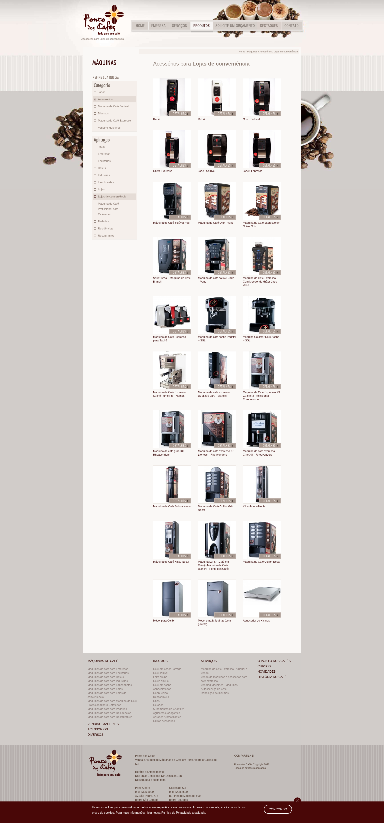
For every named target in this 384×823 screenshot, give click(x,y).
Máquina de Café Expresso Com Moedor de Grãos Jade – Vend (261, 282)
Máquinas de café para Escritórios (108, 673)
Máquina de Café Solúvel (113, 106)
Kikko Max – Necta (254, 506)
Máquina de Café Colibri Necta (261, 561)
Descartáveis (161, 697)
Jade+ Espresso (252, 171)
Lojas (101, 189)
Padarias (103, 221)
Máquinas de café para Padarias (107, 709)
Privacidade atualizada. (191, 812)
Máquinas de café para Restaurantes (110, 717)
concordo (278, 809)
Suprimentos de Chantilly (168, 709)
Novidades (267, 671)
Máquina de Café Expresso (114, 120)
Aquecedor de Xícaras (256, 620)
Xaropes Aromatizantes (167, 717)
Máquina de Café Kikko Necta (171, 561)
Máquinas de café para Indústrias (108, 681)
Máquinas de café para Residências (109, 713)
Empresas (104, 153)
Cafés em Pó (161, 681)
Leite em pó (160, 677)
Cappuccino (160, 693)
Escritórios (104, 161)
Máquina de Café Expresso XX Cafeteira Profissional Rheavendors (261, 396)
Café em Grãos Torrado (167, 669)
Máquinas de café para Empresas (108, 669)
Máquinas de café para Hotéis (106, 677)
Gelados (158, 705)
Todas (101, 92)
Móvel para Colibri (164, 620)
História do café (272, 677)
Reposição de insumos (215, 693)
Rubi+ (156, 119)
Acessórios (105, 99)
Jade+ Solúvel (206, 171)
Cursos (264, 666)
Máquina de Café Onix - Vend (216, 222)
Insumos (160, 661)
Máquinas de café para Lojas (105, 689)
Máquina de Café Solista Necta (172, 506)
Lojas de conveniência (112, 196)
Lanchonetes (106, 182)
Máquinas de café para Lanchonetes (110, 685)
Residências (105, 228)
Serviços (209, 661)
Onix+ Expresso (162, 171)
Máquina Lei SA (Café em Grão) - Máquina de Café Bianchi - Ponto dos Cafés (213, 565)
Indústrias (104, 175)
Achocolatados (162, 689)
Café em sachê (162, 685)
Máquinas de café (103, 661)
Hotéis (102, 168)
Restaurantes (106, 235)
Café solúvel (160, 673)
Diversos (103, 113)
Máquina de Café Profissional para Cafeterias (108, 209)
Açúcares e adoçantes (166, 713)
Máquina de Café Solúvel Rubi (171, 222)
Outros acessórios (164, 721)
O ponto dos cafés (274, 661)
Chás (156, 701)
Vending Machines (109, 127)
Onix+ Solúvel (251, 119)
